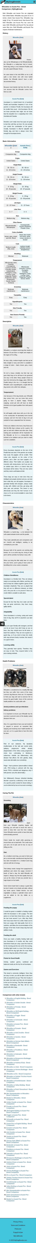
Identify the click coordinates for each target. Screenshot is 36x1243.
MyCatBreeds (18, 1236)
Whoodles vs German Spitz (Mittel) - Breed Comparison (18, 1042)
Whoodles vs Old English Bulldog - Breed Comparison (17, 1012)
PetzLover (18, 1229)
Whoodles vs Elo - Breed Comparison (18, 1074)
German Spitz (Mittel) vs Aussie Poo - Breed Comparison (18, 1141)
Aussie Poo (16, 99)
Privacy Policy (18, 1222)
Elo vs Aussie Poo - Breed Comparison (19, 1175)
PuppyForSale (18, 1232)
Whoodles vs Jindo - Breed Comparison (19, 1067)
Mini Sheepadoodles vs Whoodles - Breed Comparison (18, 1094)
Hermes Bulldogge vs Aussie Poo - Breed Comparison (17, 1171)
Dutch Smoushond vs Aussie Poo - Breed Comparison (17, 1195)
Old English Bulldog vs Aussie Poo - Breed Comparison (18, 1111)
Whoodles (16, 37)
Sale (21, 37)
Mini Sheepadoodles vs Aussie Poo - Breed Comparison (18, 1191)
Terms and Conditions (18, 1225)
